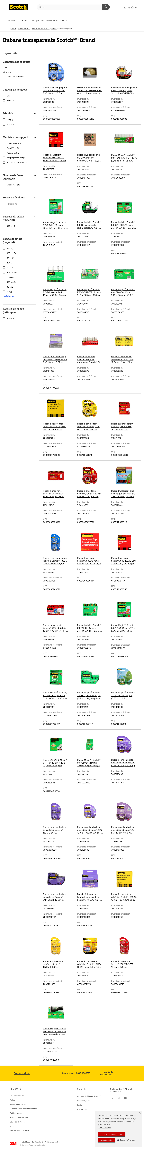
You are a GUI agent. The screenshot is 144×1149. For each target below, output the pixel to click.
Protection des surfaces (19, 1117)
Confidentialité (37, 1142)
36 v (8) (10, 248)
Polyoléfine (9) (13, 148)
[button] (125, 1140)
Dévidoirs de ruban (17, 1122)
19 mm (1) (10, 319)
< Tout (5, 67)
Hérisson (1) (12, 204)
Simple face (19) (13, 185)
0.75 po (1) (11, 226)
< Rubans (7, 72)
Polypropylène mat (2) (16, 158)
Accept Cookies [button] (106, 1140)
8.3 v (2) (10, 287)
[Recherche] (106, 7)
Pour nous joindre (22, 1073)
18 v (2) (10, 268)
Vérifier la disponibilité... (106, 1073)
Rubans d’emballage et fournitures (23, 1109)
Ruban (12, 1126)
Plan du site (81, 1109)
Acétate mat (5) (13, 153)
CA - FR (127, 8)
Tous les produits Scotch (19, 1131)
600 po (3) (11, 253)
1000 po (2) (11, 272)
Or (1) (9, 96)
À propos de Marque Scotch (89, 1096)
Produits (12, 20)
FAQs (24, 20)
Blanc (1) (10, 101)
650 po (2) (11, 282)
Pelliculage (14, 1100)
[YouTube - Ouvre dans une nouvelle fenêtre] (125, 1098)
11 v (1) (9, 292)
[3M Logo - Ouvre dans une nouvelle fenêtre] (18, 7)
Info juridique (25, 1142)
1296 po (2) (11, 277)
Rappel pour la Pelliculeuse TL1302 (49, 20)
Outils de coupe (16, 1113)
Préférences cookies (52, 1142)
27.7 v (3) (10, 258)
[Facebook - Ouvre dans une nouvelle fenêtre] (132, 1098)
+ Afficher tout (9, 296)
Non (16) (10, 124)
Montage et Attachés (18, 1104)
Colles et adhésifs (17, 1096)
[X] (112, 1098)
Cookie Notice (105, 1128)
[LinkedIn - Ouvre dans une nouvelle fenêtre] (119, 1098)
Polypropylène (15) (14, 143)
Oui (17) (10, 120)
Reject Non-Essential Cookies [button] (112, 1134)
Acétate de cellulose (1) (16, 162)
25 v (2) (10, 263)
